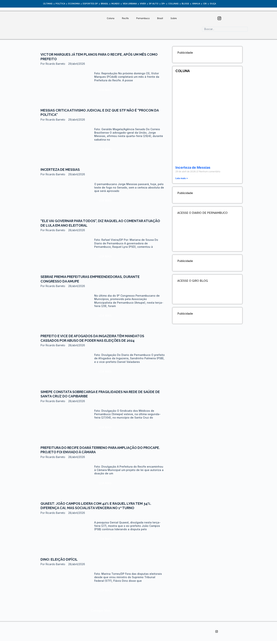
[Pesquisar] (206, 35)
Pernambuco (143, 18)
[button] (101, 610)
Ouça (213, 3)
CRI (205, 3)
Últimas (48, 3)
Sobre (174, 18)
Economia (74, 3)
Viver (143, 3)
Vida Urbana (130, 3)
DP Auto (153, 3)
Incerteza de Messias (60, 170)
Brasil (104, 3)
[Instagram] (219, 18)
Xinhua (196, 3)
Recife (125, 18)
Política (60, 3)
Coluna (110, 18)
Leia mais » (181, 178)
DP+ (163, 3)
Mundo (115, 3)
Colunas (173, 3)
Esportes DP (90, 3)
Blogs (185, 3)
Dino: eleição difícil (59, 559)
